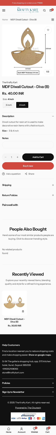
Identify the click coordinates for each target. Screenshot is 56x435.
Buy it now (28, 165)
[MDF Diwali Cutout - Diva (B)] (14, 303)
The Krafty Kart (9, 82)
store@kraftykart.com (13, 372)
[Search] (44, 10)
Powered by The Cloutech (28, 407)
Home (5, 19)
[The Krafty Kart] (28, 10)
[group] (28, 50)
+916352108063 (10, 368)
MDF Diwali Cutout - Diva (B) (14, 320)
